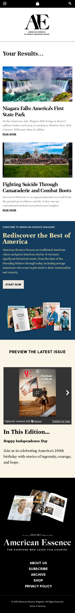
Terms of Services (37, 606)
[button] (69, 3)
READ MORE (9, 134)
